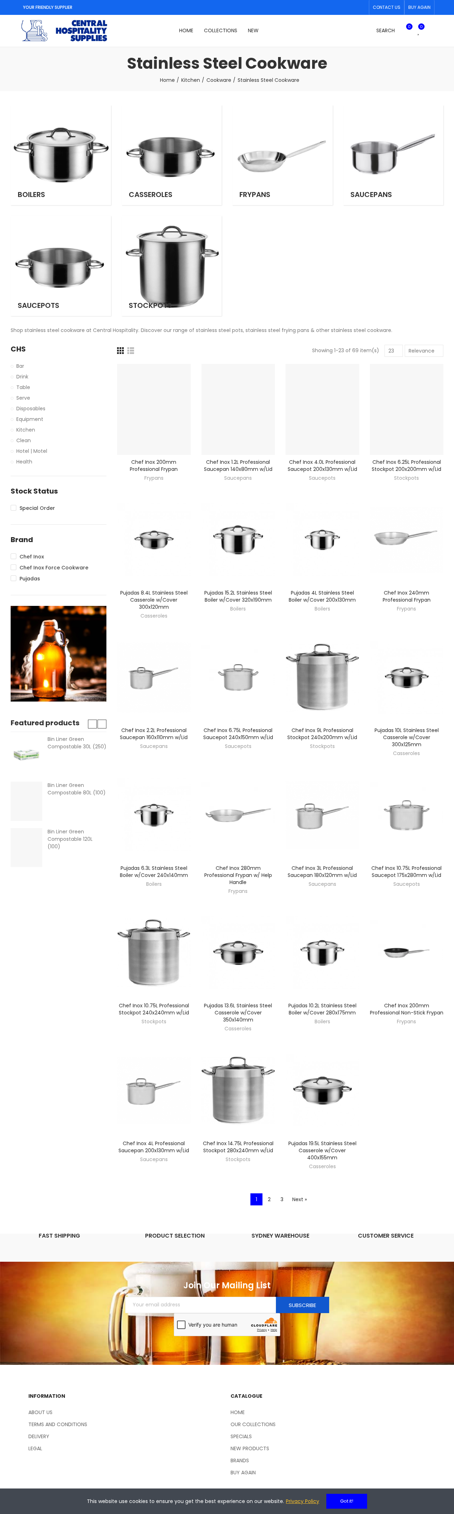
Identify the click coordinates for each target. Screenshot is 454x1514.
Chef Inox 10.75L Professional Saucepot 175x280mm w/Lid (406, 872)
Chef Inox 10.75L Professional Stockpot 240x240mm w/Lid (154, 1009)
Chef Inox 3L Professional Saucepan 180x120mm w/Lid (322, 872)
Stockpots (406, 478)
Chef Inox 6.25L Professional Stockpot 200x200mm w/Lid (406, 465)
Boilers (238, 608)
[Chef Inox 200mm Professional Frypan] (154, 409)
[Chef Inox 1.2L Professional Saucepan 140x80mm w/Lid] (238, 409)
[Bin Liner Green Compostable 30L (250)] (26, 755)
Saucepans (238, 478)
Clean (23, 440)
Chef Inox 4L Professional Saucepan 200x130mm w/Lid (153, 1147)
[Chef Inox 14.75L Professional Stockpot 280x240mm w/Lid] (238, 1090)
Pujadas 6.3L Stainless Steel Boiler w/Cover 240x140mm (154, 872)
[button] (386, 7)
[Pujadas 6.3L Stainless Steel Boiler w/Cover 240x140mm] (154, 815)
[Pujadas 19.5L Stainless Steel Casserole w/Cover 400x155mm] (322, 1090)
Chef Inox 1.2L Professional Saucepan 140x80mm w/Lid (238, 465)
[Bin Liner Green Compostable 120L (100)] (26, 847)
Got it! (346, 1501)
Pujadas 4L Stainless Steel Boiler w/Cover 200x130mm (322, 596)
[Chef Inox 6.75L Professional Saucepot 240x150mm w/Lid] (238, 678)
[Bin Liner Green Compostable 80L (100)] (26, 801)
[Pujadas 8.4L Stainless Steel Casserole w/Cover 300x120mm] (154, 540)
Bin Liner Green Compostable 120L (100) (70, 839)
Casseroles (153, 615)
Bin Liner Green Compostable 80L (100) (77, 789)
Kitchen (25, 429)
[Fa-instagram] (361, 7)
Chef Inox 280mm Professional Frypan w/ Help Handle (238, 875)
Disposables (30, 408)
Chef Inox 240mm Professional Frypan (407, 596)
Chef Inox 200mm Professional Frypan (154, 465)
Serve (23, 397)
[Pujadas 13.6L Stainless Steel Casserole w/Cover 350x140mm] (238, 953)
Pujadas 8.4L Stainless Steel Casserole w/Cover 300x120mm (154, 599)
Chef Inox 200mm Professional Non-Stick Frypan (406, 1009)
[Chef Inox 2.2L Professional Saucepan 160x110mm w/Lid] (154, 678)
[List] (130, 350)
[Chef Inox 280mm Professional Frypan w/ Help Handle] (238, 815)
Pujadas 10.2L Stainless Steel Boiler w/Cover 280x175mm (322, 1009)
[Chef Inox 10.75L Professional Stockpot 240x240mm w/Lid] (154, 953)
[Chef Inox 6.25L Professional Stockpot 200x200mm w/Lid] (407, 409)
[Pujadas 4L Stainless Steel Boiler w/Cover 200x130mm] (322, 540)
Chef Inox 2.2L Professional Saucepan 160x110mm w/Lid (154, 734)
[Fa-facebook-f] (350, 7)
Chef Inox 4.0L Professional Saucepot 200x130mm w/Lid (322, 465)
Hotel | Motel (31, 451)
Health (24, 461)
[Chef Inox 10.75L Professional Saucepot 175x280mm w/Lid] (407, 815)
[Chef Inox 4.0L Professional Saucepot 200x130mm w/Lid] (322, 409)
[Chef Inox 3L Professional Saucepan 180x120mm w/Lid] (322, 815)
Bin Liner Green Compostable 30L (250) (77, 743)
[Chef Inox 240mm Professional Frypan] (407, 540)
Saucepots (322, 478)
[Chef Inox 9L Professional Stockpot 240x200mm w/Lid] (322, 678)
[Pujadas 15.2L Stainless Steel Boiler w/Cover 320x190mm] (238, 540)
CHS (18, 349)
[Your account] (430, 31)
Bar (20, 366)
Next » (299, 1199)
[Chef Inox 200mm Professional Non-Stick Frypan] (407, 953)
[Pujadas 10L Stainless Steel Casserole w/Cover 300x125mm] (407, 678)
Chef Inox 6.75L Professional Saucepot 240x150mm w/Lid (238, 734)
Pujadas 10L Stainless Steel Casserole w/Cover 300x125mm (407, 737)
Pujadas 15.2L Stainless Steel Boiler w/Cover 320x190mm (238, 596)
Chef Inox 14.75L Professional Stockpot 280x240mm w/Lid (238, 1147)
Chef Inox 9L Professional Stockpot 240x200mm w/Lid (322, 734)
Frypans (154, 478)
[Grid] (120, 350)
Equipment (29, 419)
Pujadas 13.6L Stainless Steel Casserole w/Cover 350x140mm (238, 1012)
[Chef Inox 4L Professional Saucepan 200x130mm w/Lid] (154, 1090)
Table (23, 387)
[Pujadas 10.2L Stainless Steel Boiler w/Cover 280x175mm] (322, 953)
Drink (22, 376)
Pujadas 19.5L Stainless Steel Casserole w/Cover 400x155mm (322, 1150)
